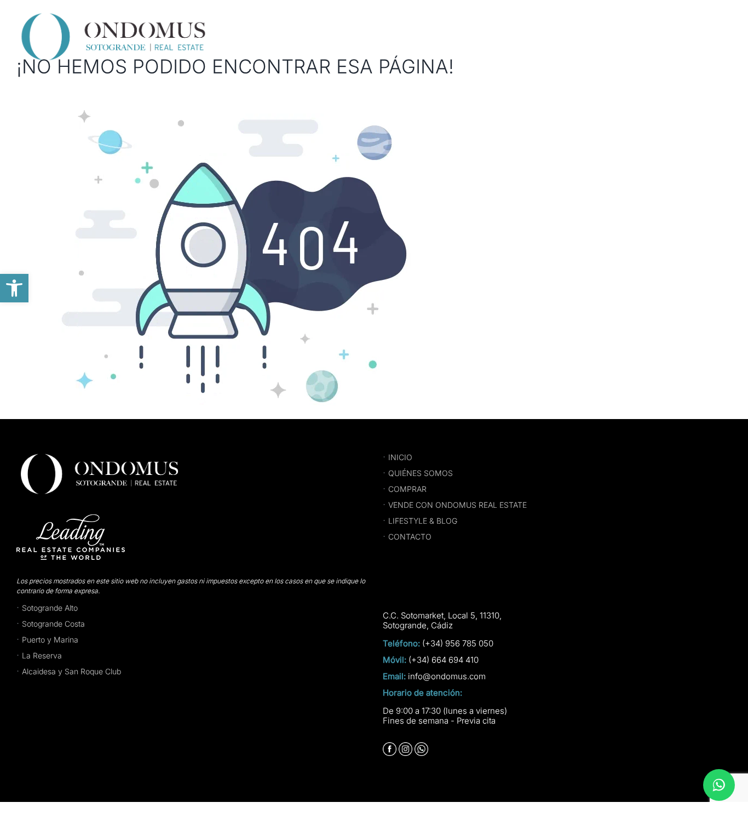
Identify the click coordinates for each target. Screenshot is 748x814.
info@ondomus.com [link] (447, 676)
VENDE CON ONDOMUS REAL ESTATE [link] (457, 504)
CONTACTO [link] (409, 536)
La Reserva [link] (42, 655)
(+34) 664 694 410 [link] (443, 660)
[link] (14, 288)
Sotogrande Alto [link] (50, 607)
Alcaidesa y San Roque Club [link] (71, 671)
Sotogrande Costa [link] (53, 623)
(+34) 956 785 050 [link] (457, 644)
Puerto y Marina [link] (50, 639)
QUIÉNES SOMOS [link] (420, 473)
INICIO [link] (400, 457)
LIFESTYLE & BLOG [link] (422, 520)
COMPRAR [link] (407, 489)
